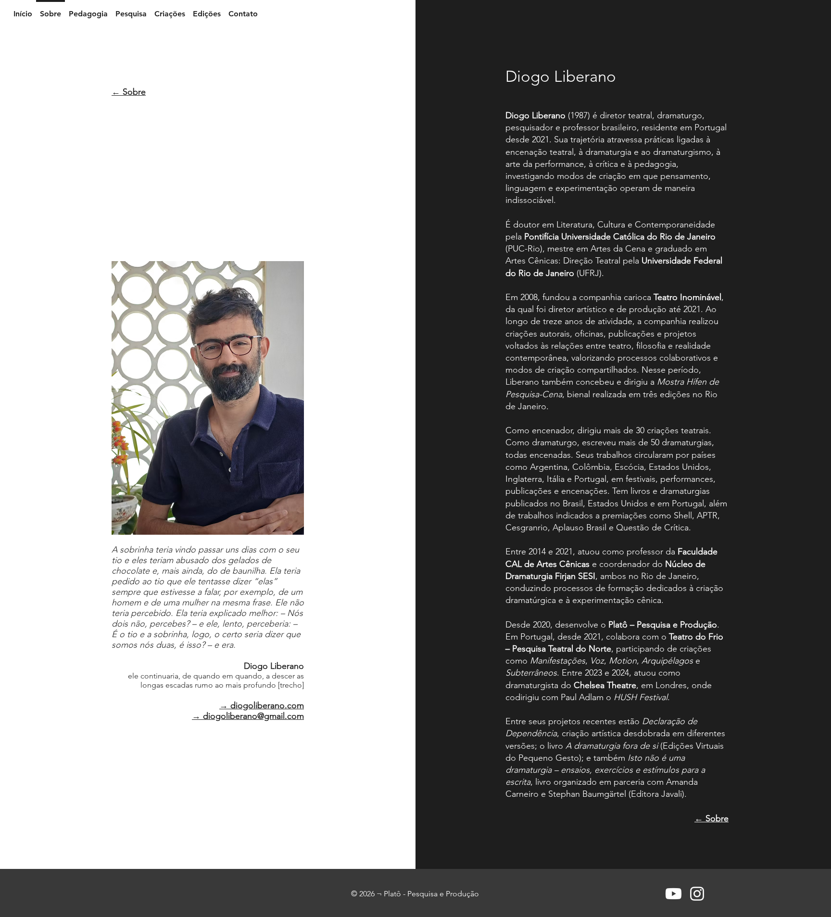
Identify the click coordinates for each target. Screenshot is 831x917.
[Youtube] (673, 893)
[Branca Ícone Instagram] (697, 893)
